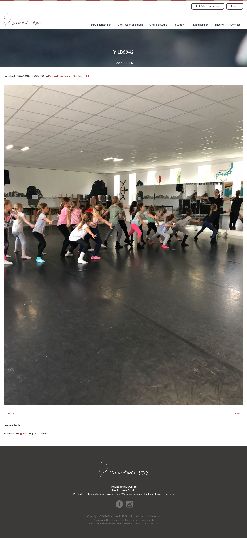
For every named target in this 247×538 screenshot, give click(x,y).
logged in (23, 433)
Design (97, 519)
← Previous (10, 413)
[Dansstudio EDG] (22, 20)
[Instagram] (130, 504)
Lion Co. (129, 519)
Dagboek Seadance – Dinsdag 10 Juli (68, 76)
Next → (239, 413)
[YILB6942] (123, 245)
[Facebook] (119, 504)
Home (117, 62)
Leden (234, 6)
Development (114, 519)
